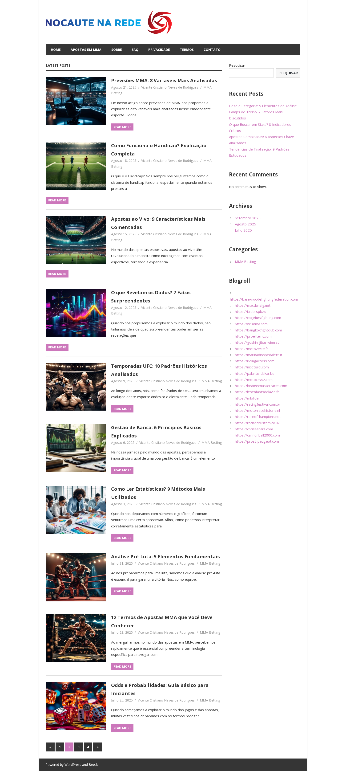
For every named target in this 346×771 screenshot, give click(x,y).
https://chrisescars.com (254, 429)
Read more (122, 127)
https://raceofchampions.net (258, 416)
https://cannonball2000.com (257, 435)
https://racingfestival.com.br (257, 404)
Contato (212, 49)
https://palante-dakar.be (254, 373)
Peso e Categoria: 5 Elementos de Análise (263, 105)
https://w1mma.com (251, 324)
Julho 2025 (243, 230)
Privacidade (159, 49)
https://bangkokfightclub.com (258, 330)
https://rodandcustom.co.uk (257, 422)
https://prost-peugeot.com (257, 441)
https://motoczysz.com (254, 379)
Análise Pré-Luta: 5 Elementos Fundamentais (165, 556)
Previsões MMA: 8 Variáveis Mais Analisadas (164, 80)
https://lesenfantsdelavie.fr (257, 391)
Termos (187, 49)
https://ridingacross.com (254, 361)
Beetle (94, 764)
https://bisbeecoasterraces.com (261, 385)
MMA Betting (211, 381)
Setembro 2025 (248, 218)
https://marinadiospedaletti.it (258, 354)
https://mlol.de (247, 398)
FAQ (135, 49)
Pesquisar (237, 65)
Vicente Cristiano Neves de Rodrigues (169, 87)
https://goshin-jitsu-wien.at (257, 342)
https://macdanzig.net (252, 305)
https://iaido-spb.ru (250, 311)
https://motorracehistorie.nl (257, 410)
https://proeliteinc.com (253, 336)
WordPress (72, 764)
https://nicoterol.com (252, 367)
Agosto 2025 (245, 224)
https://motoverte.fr (251, 348)
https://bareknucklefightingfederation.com (264, 299)
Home (56, 49)
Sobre (116, 49)
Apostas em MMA (86, 49)
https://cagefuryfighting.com (258, 317)
